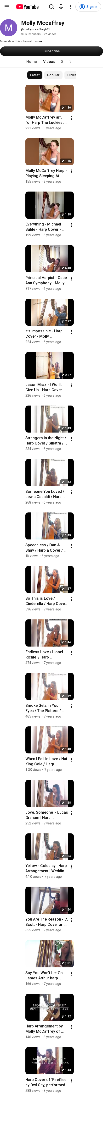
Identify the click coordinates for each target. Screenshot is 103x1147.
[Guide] (7, 7)
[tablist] (51, 61)
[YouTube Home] (27, 6)
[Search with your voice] (61, 6)
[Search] (51, 7)
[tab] (31, 61)
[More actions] (71, 118)
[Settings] (71, 7)
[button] (70, 61)
